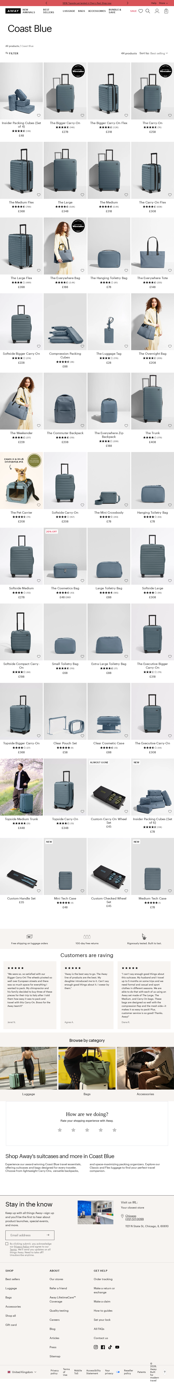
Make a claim (102, 1301)
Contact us (101, 1338)
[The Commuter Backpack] (65, 401)
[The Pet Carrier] (21, 480)
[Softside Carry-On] (65, 480)
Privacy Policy (21, 1246)
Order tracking (103, 1279)
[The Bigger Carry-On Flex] (109, 90)
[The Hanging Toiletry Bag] (109, 246)
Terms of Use (66, 1372)
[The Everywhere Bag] (65, 246)
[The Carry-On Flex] (152, 170)
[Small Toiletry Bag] (65, 632)
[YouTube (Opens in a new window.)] (117, 1348)
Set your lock (102, 1319)
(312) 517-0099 (134, 1219)
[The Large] (65, 170)
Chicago (130, 1215)
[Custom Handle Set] (21, 866)
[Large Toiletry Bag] (109, 556)
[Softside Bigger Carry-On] (21, 321)
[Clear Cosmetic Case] (109, 711)
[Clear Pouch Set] (65, 711)
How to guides (103, 1310)
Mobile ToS (78, 1372)
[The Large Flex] (21, 246)
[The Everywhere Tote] (152, 246)
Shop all (10, 1315)
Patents (141, 1371)
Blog (52, 1328)
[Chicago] (95, 1229)
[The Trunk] (152, 401)
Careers (55, 1319)
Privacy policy (55, 1372)
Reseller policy (128, 1372)
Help (153, 3)
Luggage (69, 11)
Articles (54, 1338)
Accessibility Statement (93, 1372)
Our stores (56, 1279)
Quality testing (59, 1310)
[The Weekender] (21, 401)
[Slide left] (127, 3)
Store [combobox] (162, 3)
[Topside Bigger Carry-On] (21, 711)
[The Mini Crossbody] (109, 480)
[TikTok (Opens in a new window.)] (110, 1348)
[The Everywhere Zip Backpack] (109, 401)
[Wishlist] (141, 11)
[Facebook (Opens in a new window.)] (103, 1348)
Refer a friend (58, 1288)
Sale (133, 11)
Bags (81, 11)
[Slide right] (47, 3)
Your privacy (109, 1372)
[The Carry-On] (152, 90)
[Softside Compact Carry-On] (21, 632)
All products (12, 46)
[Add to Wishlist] (39, 115)
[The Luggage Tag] (109, 321)
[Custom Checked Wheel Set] (109, 866)
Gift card (11, 1324)
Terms (13, 1249)
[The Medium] (109, 170)
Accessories (97, 11)
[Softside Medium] (21, 556)
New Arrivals (29, 11)
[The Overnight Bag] (152, 321)
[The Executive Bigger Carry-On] (152, 632)
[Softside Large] (152, 556)
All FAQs (99, 1328)
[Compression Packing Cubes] (65, 321)
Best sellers (48, 11)
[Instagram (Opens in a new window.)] (96, 1348)
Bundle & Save (115, 11)
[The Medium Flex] (21, 170)
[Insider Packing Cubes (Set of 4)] (21, 90)
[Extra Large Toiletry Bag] (109, 632)
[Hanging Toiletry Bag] (152, 480)
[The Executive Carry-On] (152, 711)
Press (53, 1347)
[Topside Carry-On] (65, 787)
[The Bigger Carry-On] (65, 90)
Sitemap (55, 1356)
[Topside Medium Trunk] (21, 787)
